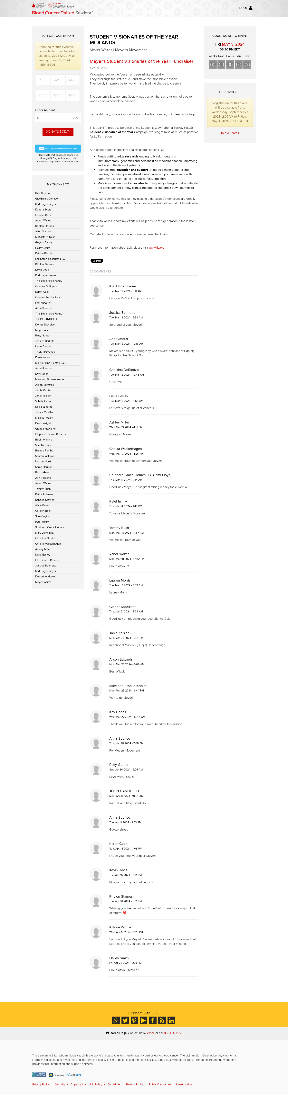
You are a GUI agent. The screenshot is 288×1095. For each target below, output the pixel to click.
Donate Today (58, 131)
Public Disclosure (160, 1084)
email (151, 1033)
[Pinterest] (134, 1020)
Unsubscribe (184, 1084)
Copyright (77, 1084)
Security (60, 1084)
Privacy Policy (41, 1084)
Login (243, 8)
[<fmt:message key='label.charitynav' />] (39, 1074)
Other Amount (45, 110)
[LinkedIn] (171, 1020)
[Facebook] (153, 1020)
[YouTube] (143, 1020)
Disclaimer (114, 1084)
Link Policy (95, 1084)
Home (62, 8)
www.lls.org (157, 248)
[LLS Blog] (162, 1020)
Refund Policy (134, 1084)
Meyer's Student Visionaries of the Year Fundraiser (141, 61)
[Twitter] (125, 1020)
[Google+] (116, 1020)
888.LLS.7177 (172, 1033)
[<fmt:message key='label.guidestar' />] (57, 1074)
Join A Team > (230, 133)
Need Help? (119, 1033)
